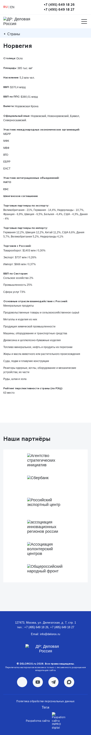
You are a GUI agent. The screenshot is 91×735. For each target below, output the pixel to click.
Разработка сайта (38, 720)
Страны (13, 34)
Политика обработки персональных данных (45, 701)
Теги (45, 707)
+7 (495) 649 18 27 (59, 9)
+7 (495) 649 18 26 (59, 4)
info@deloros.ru (50, 634)
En (12, 7)
